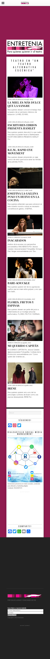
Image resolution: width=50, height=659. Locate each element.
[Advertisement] (25, 22)
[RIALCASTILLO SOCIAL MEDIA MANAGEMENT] (25, 482)
